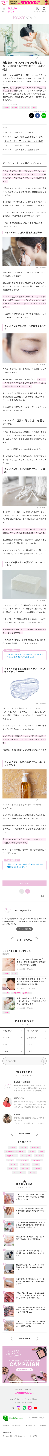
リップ (10, 1160)
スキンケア (7, 1030)
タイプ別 (32, 1173)
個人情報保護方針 (17, 1425)
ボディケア (31, 1037)
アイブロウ (16, 993)
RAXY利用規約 (14, 1399)
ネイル (29, 1044)
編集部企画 (35, 1147)
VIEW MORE (24, 1133)
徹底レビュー (11, 1156)
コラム (5, 1051)
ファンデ (37, 1168)
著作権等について (32, 1425)
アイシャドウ (26, 1156)
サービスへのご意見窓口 (29, 1399)
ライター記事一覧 (24, 929)
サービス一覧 (7, 1436)
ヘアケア (6, 1044)
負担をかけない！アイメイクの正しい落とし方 (23, 141)
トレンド (39, 1156)
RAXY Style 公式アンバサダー (15, 1152)
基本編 (14, 107)
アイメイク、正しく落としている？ (18, 132)
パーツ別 (25, 1164)
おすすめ (23, 1147)
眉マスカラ (27, 993)
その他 (29, 1051)
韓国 (41, 1152)
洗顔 (34, 107)
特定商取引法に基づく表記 (23, 1402)
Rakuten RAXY (13, 9)
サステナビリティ (33, 1436)
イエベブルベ (37, 1160)
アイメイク (15, 104)
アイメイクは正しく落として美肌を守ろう (21, 149)
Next (43, 896)
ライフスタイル (19, 1173)
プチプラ (13, 1164)
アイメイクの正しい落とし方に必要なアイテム (23, 136)
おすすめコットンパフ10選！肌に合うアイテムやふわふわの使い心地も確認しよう (25, 655)
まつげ (14, 973)
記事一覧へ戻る (24, 939)
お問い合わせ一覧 (19, 1436)
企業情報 (6, 1425)
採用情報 (43, 1425)
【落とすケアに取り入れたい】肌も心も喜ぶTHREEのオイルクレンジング (25, 865)
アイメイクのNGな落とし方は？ (17, 145)
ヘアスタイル (22, 1160)
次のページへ (24, 883)
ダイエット (12, 1168)
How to (6, 107)
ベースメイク (32, 1030)
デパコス (25, 1168)
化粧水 (36, 1164)
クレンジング (24, 107)
